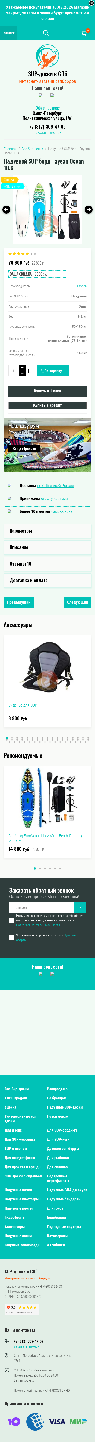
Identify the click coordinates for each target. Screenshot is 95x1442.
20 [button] (17, 740)
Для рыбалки (58, 1157)
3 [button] (17, 738)
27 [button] (52, 740)
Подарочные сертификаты (58, 1178)
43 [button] (50, 742)
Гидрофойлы (15, 1217)
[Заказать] (80, 907)
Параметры (21, 530)
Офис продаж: (48, 108)
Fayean (82, 286)
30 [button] (67, 740)
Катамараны (57, 1235)
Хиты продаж (16, 1098)
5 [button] (27, 738)
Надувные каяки (18, 1190)
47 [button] (70, 742)
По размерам (57, 1116)
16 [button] (83, 738)
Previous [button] (6, 210)
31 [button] (73, 740)
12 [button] (62, 738)
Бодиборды (56, 1217)
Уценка (10, 1107)
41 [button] (40, 742)
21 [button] (22, 740)
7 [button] (37, 738)
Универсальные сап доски (20, 1118)
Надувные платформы (23, 1199)
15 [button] (78, 738)
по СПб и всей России (55, 485)
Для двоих (13, 1130)
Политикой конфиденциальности (38, 925)
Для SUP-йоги (58, 1139)
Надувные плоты (19, 1208)
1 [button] (7, 738)
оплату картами (54, 498)
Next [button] (89, 210)
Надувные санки (18, 1235)
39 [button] (29, 742)
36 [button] (14, 742)
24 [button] (37, 740)
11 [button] (57, 738)
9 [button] (47, 738)
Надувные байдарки (63, 1199)
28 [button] (57, 740)
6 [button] (32, 738)
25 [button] (42, 740)
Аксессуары (15, 1226)
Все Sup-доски (17, 1088)
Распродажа (57, 1088)
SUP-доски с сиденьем (23, 1176)
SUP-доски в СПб (47, 73)
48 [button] (75, 742)
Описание (19, 547)
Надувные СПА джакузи (67, 1190)
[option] (47, 209)
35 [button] (9, 742)
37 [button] (19, 742)
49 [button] (80, 742)
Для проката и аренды (23, 1167)
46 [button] (65, 742)
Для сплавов (57, 1167)
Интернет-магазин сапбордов (47, 81)
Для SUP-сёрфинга (20, 1139)
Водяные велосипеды (22, 1245)
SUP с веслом (16, 1148)
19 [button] (12, 740)
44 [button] (55, 742)
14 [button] (73, 738)
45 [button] (60, 742)
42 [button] (45, 742)
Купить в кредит (47, 405)
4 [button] (22, 738)
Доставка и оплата (29, 580)
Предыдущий (18, 602)
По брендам (56, 1098)
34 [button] (88, 740)
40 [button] (35, 742)
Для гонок (55, 1208)
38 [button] (24, 742)
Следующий (77, 602)
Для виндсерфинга (20, 1157)
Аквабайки (56, 1245)
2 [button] (12, 738)
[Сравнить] (30, 370)
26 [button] (47, 740)
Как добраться (24, 448)
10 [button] (52, 738)
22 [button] (27, 740)
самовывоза (61, 511)
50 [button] (85, 742)
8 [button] (42, 738)
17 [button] (88, 738)
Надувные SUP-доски (65, 1107)
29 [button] (62, 740)
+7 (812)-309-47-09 (47, 126)
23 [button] (32, 740)
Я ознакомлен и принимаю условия (47, 937)
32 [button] (78, 740)
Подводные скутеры (64, 1226)
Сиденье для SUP (22, 705)
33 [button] (83, 740)
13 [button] (67, 738)
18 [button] (7, 740)
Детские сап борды (63, 1148)
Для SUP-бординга (62, 1130)
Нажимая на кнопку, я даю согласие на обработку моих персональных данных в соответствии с (49, 920)
